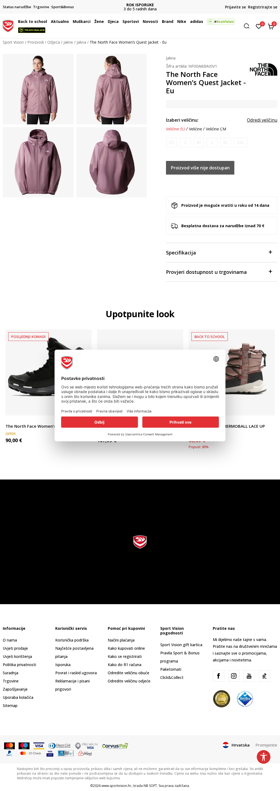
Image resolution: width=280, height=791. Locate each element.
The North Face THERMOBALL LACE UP (227, 426)
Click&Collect (171, 677)
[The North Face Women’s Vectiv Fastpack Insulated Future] (48, 372)
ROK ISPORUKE (140, 5)
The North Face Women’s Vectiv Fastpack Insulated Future (48, 426)
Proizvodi (35, 42)
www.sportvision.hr (116, 785)
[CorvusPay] (115, 745)
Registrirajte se (262, 7)
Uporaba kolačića (18, 697)
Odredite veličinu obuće (128, 672)
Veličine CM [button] (216, 129)
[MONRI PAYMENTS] (85, 753)
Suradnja (10, 672)
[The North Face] (263, 69)
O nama (10, 640)
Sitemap (10, 705)
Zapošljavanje (15, 689)
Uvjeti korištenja (17, 656)
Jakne (68, 42)
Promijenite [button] (266, 745)
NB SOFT (150, 785)
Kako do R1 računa (124, 664)
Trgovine (11, 681)
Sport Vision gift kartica (181, 644)
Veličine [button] (195, 129)
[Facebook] (218, 675)
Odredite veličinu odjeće (129, 681)
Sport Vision (13, 42)
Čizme (10, 420)
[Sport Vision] (8, 25)
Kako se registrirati (125, 656)
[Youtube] (249, 675)
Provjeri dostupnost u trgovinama (206, 272)
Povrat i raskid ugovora (76, 672)
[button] (48, 21)
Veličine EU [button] (175, 129)
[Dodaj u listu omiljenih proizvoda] (267, 408)
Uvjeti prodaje (15, 648)
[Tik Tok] (264, 675)
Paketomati (170, 669)
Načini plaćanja (121, 640)
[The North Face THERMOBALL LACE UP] (232, 372)
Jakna (81, 42)
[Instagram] (233, 675)
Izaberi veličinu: (182, 120)
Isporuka (63, 664)
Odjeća (53, 42)
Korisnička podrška (72, 640)
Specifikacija (181, 252)
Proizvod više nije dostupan (200, 168)
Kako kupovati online (126, 648)
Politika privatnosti (19, 664)
